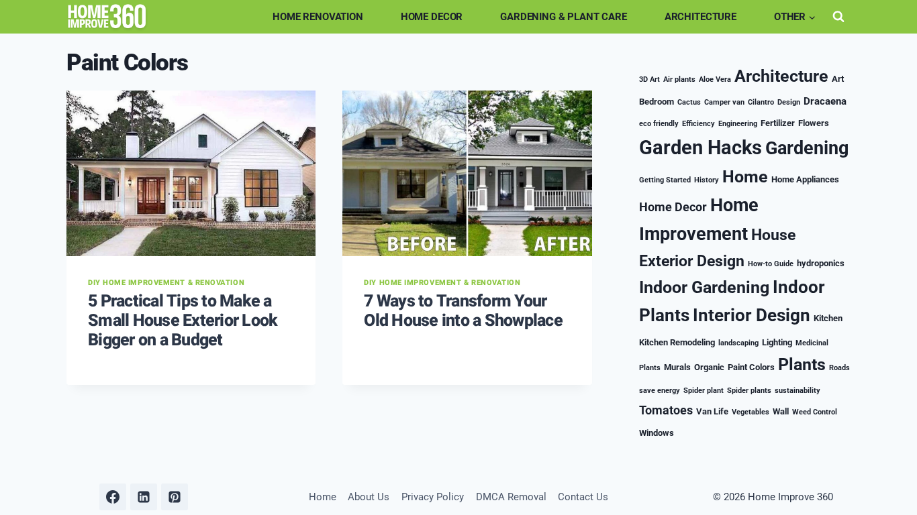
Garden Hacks (700, 147)
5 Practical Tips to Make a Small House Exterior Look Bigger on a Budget (182, 321)
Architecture (700, 17)
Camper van (724, 102)
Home (745, 176)
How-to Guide (770, 264)
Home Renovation (318, 17)
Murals (677, 367)
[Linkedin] (143, 496)
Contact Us (583, 497)
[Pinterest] (174, 496)
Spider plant (703, 390)
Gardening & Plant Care (563, 17)
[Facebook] (112, 496)
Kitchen (828, 318)
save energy (659, 390)
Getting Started (665, 180)
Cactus (689, 102)
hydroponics (820, 263)
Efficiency (698, 123)
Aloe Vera (715, 79)
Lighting (777, 342)
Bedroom (656, 102)
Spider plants (749, 390)
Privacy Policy (432, 497)
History (706, 180)
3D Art (649, 79)
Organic (709, 367)
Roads (839, 367)
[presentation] (191, 174)
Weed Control (814, 412)
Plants (802, 364)
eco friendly (659, 123)
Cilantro (761, 102)
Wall (781, 411)
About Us (368, 497)
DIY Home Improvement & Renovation (166, 282)
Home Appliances (805, 179)
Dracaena (825, 101)
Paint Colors (751, 367)
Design (788, 102)
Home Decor (432, 17)
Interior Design (751, 315)
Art (838, 79)
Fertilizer (778, 123)
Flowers (813, 123)
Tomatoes (666, 410)
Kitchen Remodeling (677, 342)
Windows (656, 433)
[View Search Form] (838, 17)
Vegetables (750, 412)
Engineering (737, 123)
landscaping (738, 343)
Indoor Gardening (704, 287)
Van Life (712, 411)
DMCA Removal (511, 497)
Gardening (807, 148)
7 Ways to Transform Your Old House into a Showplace (463, 311)
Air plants (679, 79)
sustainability (797, 390)
